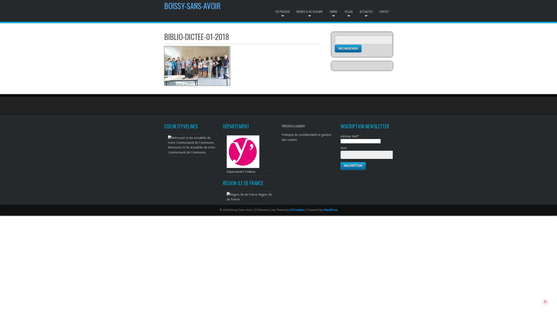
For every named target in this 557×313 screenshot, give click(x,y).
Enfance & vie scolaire (309, 11)
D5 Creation (297, 209)
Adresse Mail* (350, 136)
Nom (344, 148)
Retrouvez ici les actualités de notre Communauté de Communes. (191, 150)
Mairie (333, 11)
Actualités (366, 11)
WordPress (331, 209)
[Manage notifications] (545, 301)
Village (349, 11)
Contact (384, 11)
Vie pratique (282, 11)
